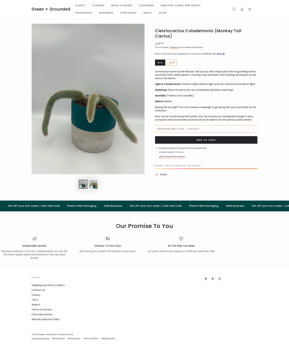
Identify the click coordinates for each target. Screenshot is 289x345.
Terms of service (90, 338)
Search (36, 304)
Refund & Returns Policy (46, 319)
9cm (161, 63)
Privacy (36, 295)
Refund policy (58, 338)
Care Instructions (42, 314)
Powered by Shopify (40, 338)
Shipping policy (108, 338)
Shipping (174, 47)
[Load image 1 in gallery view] (83, 184)
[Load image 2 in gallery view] (93, 184)
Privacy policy (74, 338)
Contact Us (38, 290)
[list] (144, 248)
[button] (234, 9)
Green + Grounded (47, 334)
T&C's (35, 300)
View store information (172, 156)
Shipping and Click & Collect (48, 285)
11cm (173, 63)
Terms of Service (42, 309)
